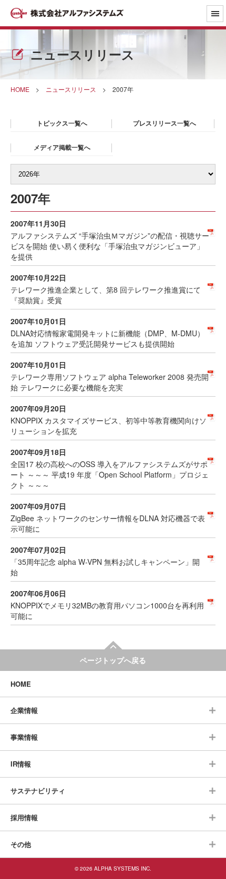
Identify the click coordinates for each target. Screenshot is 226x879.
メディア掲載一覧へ (62, 147)
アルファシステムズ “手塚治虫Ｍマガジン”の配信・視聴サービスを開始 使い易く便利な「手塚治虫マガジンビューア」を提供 (110, 246)
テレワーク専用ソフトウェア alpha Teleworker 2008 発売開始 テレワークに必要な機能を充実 (110, 381)
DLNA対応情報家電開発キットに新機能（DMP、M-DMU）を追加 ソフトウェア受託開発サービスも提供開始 (107, 338)
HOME (21, 684)
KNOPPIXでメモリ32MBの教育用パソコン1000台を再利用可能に (107, 610)
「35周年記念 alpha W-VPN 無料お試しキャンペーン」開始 (105, 566)
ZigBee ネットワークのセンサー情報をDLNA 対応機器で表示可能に (108, 523)
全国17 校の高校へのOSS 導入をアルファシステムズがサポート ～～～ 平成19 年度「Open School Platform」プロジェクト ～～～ (110, 474)
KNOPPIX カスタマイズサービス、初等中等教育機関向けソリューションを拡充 (109, 425)
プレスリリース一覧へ (164, 123)
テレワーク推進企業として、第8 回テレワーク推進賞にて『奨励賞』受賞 (106, 294)
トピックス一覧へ (62, 123)
